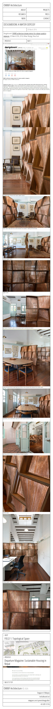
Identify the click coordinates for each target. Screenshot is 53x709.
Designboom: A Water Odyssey (19, 24)
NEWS (23, 18)
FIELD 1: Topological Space (17, 638)
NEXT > (29, 41)
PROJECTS (46, 9)
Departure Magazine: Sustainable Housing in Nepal (25, 662)
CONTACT (46, 18)
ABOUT (23, 9)
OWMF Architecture (13, 5)
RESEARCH (22, 14)
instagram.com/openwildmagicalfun (39, 700)
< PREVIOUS (7, 41)
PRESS (47, 14)
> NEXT (6, 635)
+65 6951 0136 (45, 704)
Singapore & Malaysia (43, 693)
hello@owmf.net (44, 696)
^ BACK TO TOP (8, 682)
